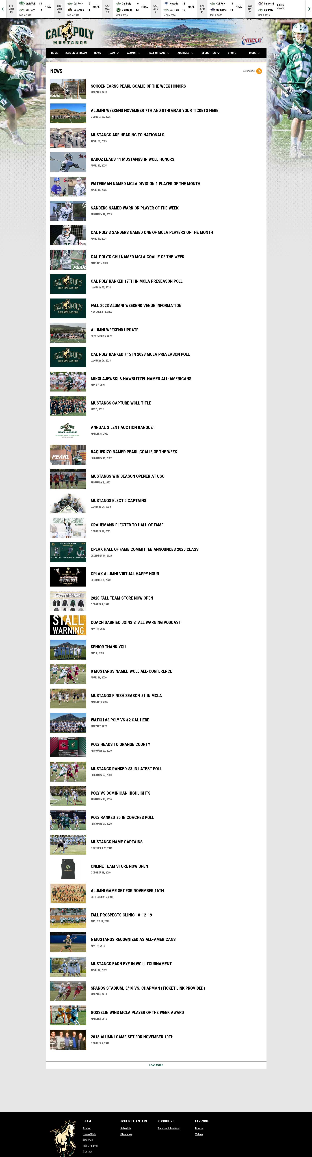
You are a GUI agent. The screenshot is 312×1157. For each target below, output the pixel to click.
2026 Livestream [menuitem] (77, 53)
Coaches (88, 1140)
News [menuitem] (97, 53)
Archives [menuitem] (185, 53)
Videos (199, 1134)
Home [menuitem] (54, 53)
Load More (156, 1065)
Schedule (125, 1128)
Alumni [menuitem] (134, 53)
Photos (199, 1128)
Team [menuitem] (114, 53)
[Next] (309, 9)
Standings (126, 1134)
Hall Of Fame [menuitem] (159, 53)
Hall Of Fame (90, 1145)
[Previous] (3, 9)
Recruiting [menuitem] (211, 53)
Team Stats (89, 1134)
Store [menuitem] (233, 53)
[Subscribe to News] (259, 71)
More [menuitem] (255, 53)
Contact (87, 1151)
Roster (87, 1128)
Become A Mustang (169, 1128)
